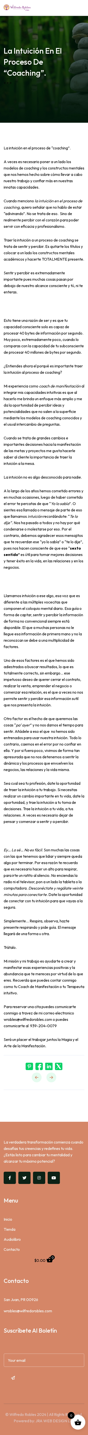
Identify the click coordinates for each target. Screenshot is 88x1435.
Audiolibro (12, 1239)
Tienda (9, 1229)
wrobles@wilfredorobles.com (28, 1310)
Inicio (8, 1219)
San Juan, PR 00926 (21, 1299)
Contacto (12, 1249)
